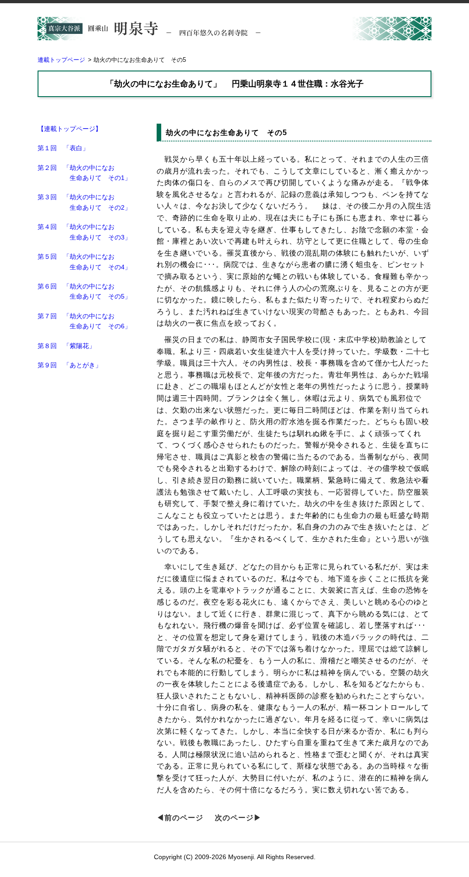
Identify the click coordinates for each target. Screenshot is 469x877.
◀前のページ (180, 818)
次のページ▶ (238, 818)
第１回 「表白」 (63, 148)
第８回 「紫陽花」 (66, 345)
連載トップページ (61, 59)
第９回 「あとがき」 (70, 365)
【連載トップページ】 (70, 128)
